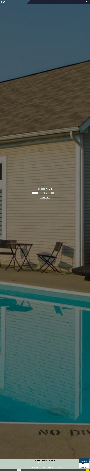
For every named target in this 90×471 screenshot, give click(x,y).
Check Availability (45, 197)
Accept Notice (87, 469)
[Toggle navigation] (86, 2)
